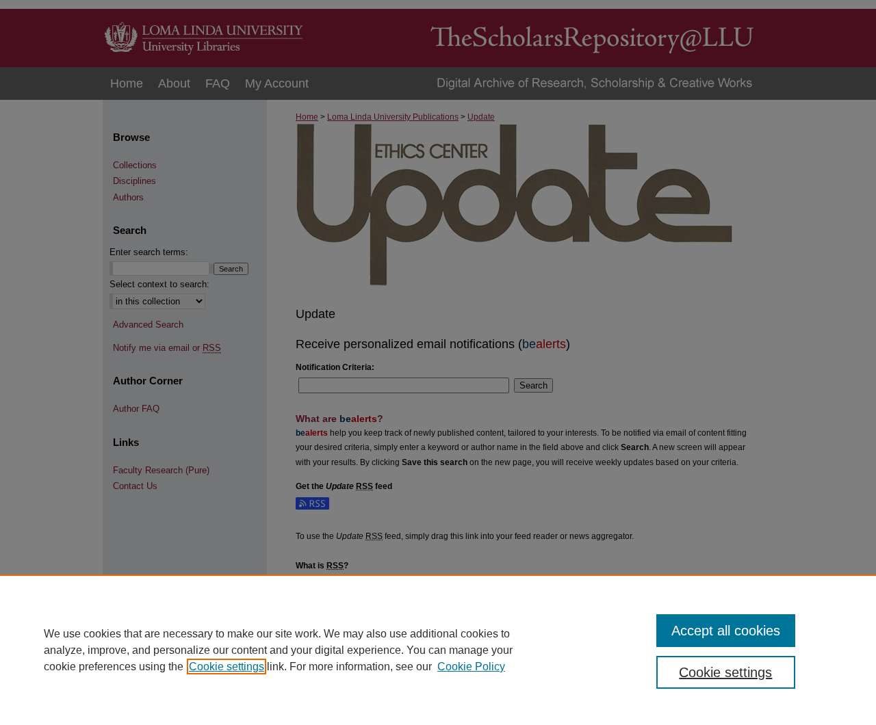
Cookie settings (226, 666)
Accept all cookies (725, 630)
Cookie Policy (471, 666)
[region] (438, 650)
